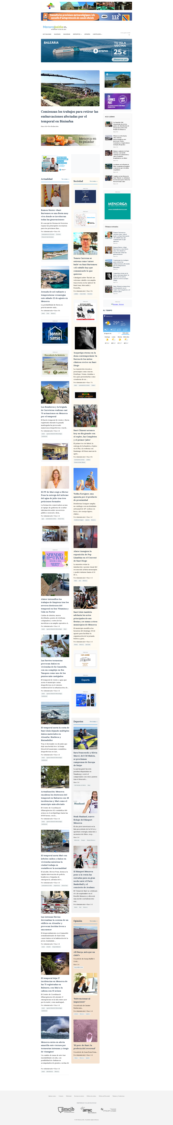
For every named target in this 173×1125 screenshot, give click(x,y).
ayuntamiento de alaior (84, 385)
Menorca (53, 313)
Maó (80, 907)
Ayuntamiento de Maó (51, 518)
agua (43, 518)
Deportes (77, 34)
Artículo (76, 1014)
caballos (76, 294)
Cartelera (97, 34)
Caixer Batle (83, 294)
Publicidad (68, 1096)
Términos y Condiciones (118, 1096)
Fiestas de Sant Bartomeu (47, 237)
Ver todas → (65, 179)
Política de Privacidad (104, 1096)
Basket (75, 907)
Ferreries (58, 234)
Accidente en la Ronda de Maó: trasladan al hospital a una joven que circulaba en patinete (121, 167)
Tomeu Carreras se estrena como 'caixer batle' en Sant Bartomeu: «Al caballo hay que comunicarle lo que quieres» (121, 237)
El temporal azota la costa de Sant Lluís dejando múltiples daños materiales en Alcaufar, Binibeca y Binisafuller (55, 734)
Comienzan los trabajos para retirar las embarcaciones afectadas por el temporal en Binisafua (69, 116)
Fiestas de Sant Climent (79, 462)
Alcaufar (48, 946)
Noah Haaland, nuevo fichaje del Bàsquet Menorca (84, 819)
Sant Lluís (88, 644)
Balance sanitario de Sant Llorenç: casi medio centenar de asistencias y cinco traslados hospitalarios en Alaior (121, 154)
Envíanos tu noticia (79, 1096)
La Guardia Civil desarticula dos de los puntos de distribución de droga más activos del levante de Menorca (121, 126)
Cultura (93, 385)
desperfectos (57, 885)
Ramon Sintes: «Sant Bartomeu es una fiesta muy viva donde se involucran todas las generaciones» (120, 250)
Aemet (43, 313)
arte (80, 580)
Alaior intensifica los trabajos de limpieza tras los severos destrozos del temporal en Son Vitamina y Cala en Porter (55, 605)
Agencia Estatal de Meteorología (54, 433)
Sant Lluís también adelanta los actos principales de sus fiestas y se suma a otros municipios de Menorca (85, 618)
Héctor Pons (61, 518)
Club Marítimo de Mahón (80, 785)
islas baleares (50, 1071)
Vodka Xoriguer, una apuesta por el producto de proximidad (85, 496)
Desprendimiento (56, 946)
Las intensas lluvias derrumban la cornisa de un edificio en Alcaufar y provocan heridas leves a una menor (54, 923)
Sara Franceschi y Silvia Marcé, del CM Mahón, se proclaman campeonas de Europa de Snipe (85, 759)
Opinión (87, 34)
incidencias (44, 436)
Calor (48, 313)
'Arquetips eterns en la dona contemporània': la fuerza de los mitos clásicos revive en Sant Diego (85, 359)
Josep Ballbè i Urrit (78, 967)
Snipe (89, 785)
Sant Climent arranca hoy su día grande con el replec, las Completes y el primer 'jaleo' (121, 289)
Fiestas (75, 644)
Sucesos (57, 34)
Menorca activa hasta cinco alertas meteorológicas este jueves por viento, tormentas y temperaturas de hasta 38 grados (121, 140)
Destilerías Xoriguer (78, 520)
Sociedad (66, 34)
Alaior (65, 629)
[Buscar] (129, 35)
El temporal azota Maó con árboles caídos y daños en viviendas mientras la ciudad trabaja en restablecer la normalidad (54, 861)
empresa (87, 520)
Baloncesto (76, 840)
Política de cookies (91, 1096)
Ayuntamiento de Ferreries (48, 234)
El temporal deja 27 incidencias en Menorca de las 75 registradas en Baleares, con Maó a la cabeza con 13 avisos (54, 984)
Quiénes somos (52, 1096)
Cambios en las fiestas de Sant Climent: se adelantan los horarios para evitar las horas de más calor (121, 178)
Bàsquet (83, 840)
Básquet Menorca (91, 840)
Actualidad (47, 34)
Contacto (61, 1096)
